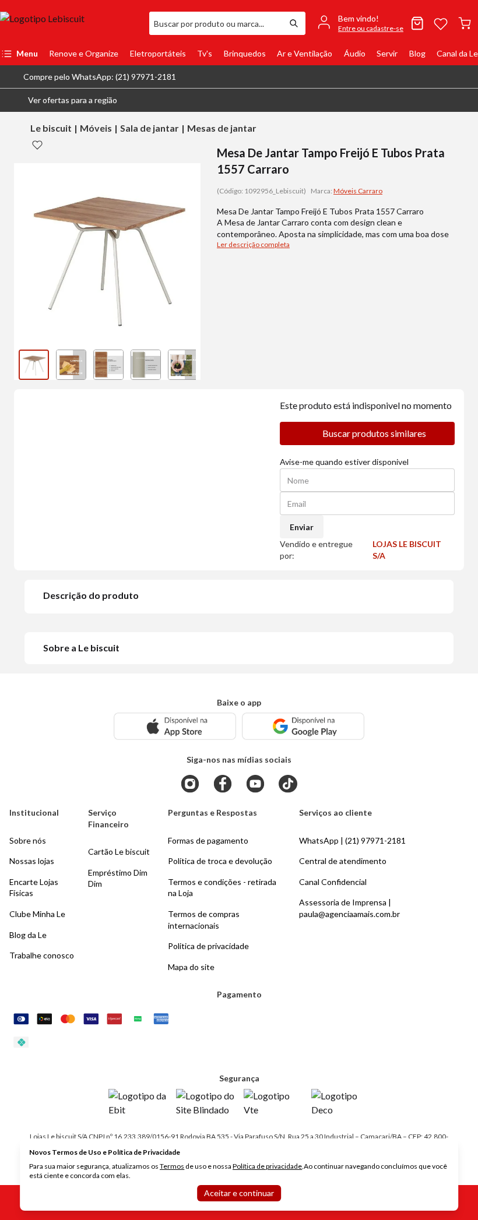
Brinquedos (245, 53)
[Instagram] (190, 784)
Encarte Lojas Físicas (33, 887)
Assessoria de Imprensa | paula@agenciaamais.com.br (349, 908)
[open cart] (465, 23)
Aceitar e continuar (239, 1193)
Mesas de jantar (221, 127)
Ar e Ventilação (304, 53)
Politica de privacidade (208, 946)
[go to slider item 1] (71, 365)
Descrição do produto (91, 595)
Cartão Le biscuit (119, 851)
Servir (387, 53)
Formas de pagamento (208, 840)
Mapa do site (191, 967)
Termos (172, 1166)
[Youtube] (255, 784)
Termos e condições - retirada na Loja (222, 887)
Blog (417, 53)
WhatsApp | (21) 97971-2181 (352, 840)
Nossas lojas (31, 861)
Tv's (204, 53)
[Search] (293, 23)
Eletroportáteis (158, 53)
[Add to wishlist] (37, 144)
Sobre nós (27, 840)
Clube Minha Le (37, 914)
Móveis (96, 127)
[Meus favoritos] (440, 23)
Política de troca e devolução (220, 861)
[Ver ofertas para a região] (464, 100)
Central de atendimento (342, 861)
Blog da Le (28, 935)
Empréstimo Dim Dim (117, 878)
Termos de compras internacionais (204, 919)
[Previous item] (26, 365)
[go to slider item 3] (146, 365)
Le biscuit (51, 127)
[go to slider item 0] (34, 365)
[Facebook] (223, 784)
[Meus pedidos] (417, 23)
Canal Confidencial (333, 882)
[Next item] (189, 365)
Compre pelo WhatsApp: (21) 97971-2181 (99, 77)
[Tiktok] (288, 784)
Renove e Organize (83, 53)
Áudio (354, 53)
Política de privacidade (267, 1166)
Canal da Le (457, 53)
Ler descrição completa (253, 244)
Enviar (302, 527)
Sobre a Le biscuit (81, 647)
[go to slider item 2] (108, 365)
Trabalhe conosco (41, 955)
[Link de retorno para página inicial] (70, 23)
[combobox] (215, 23)
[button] (63, 100)
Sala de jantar (149, 127)
